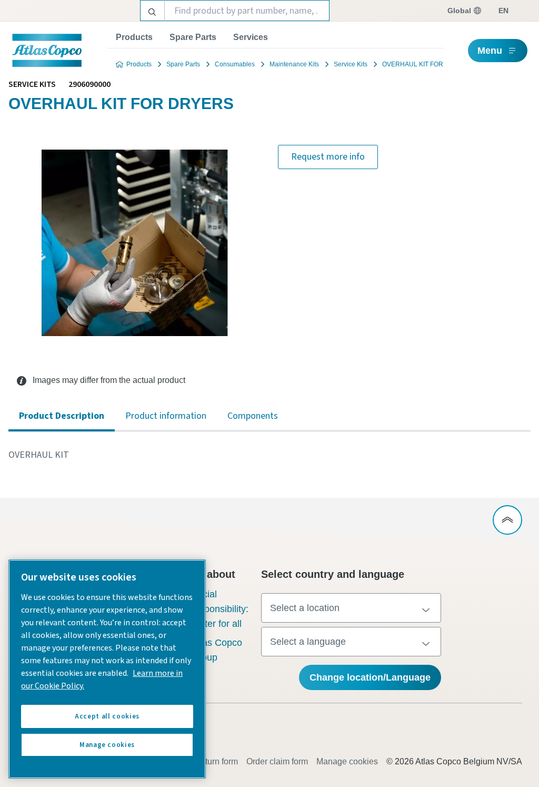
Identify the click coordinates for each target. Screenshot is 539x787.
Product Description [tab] (61, 415)
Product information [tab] (165, 415)
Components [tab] (252, 415)
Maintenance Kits (294, 64)
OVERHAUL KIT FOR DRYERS (427, 64)
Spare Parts (192, 37)
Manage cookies (347, 761)
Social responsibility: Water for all (219, 609)
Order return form (206, 761)
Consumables (235, 64)
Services (250, 37)
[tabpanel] (269, 455)
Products (134, 37)
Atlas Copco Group (216, 650)
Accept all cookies (107, 716)
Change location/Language (370, 677)
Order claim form (277, 761)
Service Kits (350, 64)
